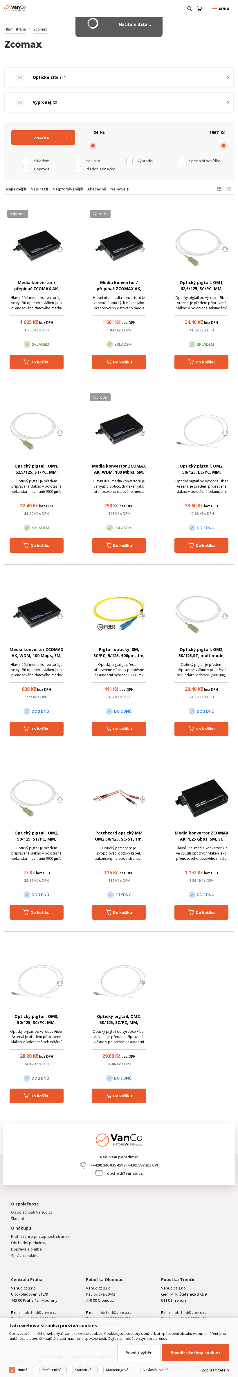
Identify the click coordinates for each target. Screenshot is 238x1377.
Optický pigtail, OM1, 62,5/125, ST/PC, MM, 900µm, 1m (36, 472)
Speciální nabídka (204, 160)
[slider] (93, 145)
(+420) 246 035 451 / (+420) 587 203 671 (124, 1165)
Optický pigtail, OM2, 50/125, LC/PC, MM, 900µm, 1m (201, 472)
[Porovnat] (59, 250)
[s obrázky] (228, 189)
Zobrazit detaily (215, 1370)
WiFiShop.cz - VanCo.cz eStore (26, 8)
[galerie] (219, 189)
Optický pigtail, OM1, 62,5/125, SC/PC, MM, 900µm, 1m (201, 288)
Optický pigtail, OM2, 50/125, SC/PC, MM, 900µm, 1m (119, 1022)
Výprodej (145, 160)
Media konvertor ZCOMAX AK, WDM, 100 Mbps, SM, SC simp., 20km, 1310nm (36, 655)
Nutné (22, 1369)
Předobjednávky (100, 169)
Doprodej (42, 169)
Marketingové (117, 1369)
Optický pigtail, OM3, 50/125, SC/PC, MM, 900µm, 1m (36, 1022)
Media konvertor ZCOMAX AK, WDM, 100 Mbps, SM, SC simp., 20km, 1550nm (119, 472)
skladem (41, 160)
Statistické (83, 1369)
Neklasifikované (156, 1369)
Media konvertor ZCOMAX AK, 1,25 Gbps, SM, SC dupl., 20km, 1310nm (201, 839)
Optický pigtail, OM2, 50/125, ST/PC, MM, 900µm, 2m (36, 839)
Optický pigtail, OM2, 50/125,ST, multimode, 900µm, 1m (201, 655)
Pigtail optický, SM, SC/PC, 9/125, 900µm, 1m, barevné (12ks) (119, 655)
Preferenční (51, 1369)
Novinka (93, 160)
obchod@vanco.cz (125, 1173)
